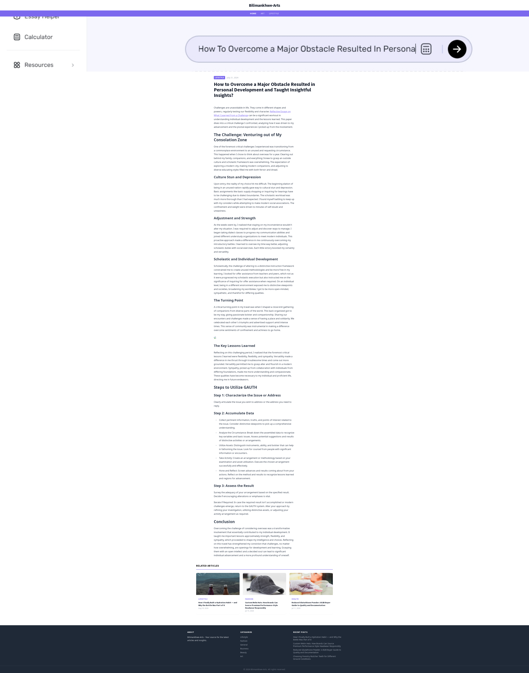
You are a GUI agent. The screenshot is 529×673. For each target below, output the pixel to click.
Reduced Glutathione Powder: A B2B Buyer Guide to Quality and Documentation (311, 603)
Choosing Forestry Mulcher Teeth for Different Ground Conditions (314, 657)
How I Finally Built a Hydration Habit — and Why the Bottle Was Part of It (217, 603)
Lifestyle (274, 13)
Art (263, 13)
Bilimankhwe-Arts (264, 5)
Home (253, 13)
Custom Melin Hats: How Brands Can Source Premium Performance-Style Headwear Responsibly (261, 605)
